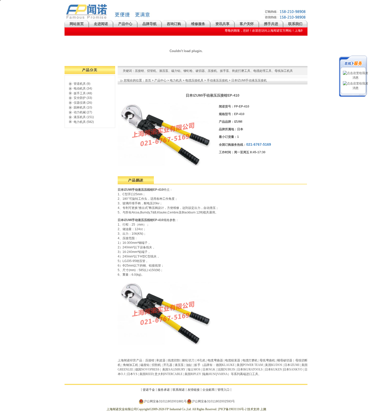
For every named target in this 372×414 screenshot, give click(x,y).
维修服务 (198, 24)
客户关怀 (247, 24)
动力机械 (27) (83, 112)
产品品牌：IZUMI (230, 121)
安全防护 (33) (83, 98)
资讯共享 (222, 24)
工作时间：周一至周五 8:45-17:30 (242, 152)
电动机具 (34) (83, 88)
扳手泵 (224, 71)
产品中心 (125, 24)
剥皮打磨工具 (241, 71)
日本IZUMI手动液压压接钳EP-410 (212, 95)
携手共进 (271, 24)
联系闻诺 (179, 389)
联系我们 (295, 24)
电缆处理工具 (262, 71)
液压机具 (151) (84, 117)
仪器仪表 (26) (83, 102)
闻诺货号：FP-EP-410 (234, 106)
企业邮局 (208, 389)
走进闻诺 (101, 24)
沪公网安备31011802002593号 (213, 401)
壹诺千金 (149, 389)
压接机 (212, 71)
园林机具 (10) (83, 107)
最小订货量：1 (229, 137)
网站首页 (77, 24)
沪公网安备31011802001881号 (165, 401)
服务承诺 (164, 389)
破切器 (200, 71)
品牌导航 (149, 24)
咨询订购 (174, 24)
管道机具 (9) (82, 83)
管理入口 (223, 389)
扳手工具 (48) (83, 93)
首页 (148, 80)
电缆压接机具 (194, 80)
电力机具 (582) (84, 122)
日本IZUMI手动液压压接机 (249, 80)
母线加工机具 (284, 71)
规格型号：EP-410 (231, 114)
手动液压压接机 (217, 80)
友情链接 (194, 389)
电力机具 (176, 80)
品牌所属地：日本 (231, 129)
